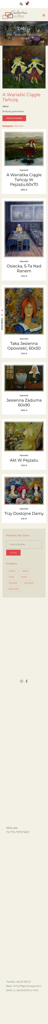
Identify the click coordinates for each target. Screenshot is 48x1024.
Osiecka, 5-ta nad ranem (24, 268)
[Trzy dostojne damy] (24, 491)
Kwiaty (25, 571)
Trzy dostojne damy (24, 513)
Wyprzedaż (19, 35)
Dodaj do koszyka (14, 118)
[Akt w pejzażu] (24, 436)
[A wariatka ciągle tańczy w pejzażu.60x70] (24, 149)
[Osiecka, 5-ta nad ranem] (24, 229)
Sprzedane (29, 583)
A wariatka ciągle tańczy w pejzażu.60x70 (24, 179)
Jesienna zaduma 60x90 (24, 402)
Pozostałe (13, 583)
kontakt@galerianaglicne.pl (27, 986)
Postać (24, 577)
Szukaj (13, 552)
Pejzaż (11, 577)
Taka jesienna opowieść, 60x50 (24, 346)
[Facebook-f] (26, 681)
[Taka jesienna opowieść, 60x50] (24, 311)
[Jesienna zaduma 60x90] (24, 378)
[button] (44, 15)
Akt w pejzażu (24, 460)
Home (9, 35)
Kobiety (12, 571)
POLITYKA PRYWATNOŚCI (18, 832)
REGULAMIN (11, 828)
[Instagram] (21, 681)
